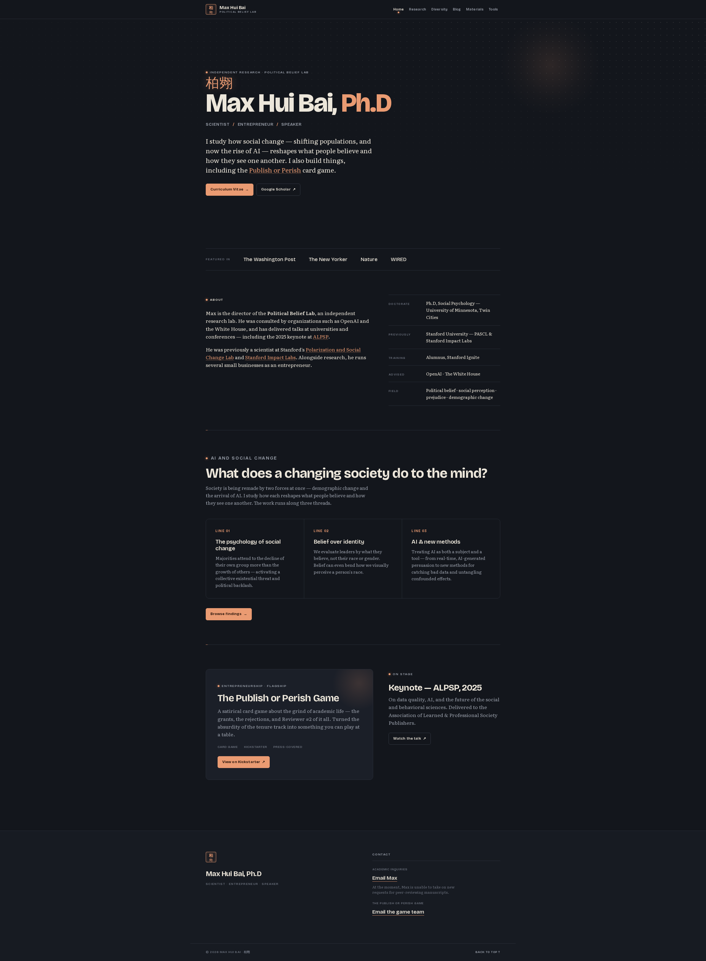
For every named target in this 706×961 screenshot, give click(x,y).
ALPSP (320, 336)
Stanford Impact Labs (270, 357)
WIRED (399, 259)
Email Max (384, 878)
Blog (457, 9)
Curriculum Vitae (229, 189)
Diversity (439, 9)
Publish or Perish (275, 170)
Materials (474, 9)
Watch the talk (409, 738)
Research (417, 9)
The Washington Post (270, 259)
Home (398, 9)
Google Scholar (278, 189)
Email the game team (398, 912)
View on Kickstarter (243, 762)
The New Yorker (328, 259)
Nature (369, 259)
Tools (493, 9)
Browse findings (228, 614)
